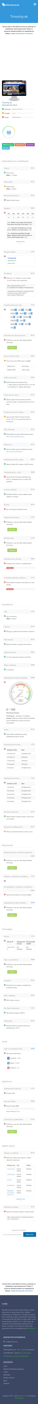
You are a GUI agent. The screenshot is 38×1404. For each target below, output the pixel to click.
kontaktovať (31, 1328)
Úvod (5, 1366)
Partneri (6, 1375)
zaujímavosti (11, 1174)
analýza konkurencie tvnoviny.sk (22, 33)
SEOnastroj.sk (22, 1396)
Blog (5, 1381)
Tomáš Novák (19, 1398)
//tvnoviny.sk (11, 1169)
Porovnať (30, 144)
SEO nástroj (21, 1350)
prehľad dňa (11, 1185)
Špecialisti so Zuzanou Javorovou (11, 1193)
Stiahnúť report (9, 144)
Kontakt (6, 1383)
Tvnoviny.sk (7, 102)
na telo (9, 1180)
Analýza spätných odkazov (13, 1369)
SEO (20, 1321)
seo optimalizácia (25, 1353)
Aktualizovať (20, 144)
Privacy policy (9, 1378)
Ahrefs (18, 1111)
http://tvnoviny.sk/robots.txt (14, 452)
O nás (5, 1372)
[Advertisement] (19, 57)
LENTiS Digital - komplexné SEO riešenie (16, 1356)
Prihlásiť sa (12, 348)
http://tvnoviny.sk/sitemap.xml (15, 436)
